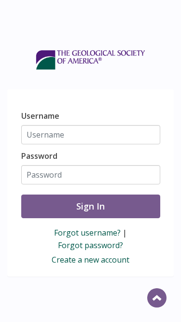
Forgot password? (90, 245)
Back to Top (157, 298)
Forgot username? (87, 232)
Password (39, 156)
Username (40, 116)
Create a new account (90, 259)
